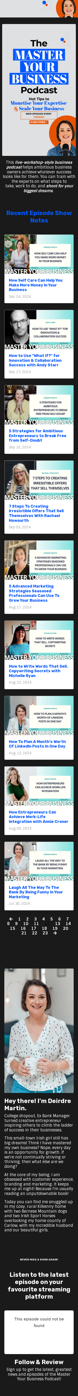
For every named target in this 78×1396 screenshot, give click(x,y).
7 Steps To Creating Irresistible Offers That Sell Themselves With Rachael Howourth (36, 513)
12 (47, 924)
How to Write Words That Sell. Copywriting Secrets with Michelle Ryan (38, 671)
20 (65, 928)
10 (25, 924)
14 (68, 924)
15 (12, 928)
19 (55, 928)
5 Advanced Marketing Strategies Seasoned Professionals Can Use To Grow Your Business (34, 593)
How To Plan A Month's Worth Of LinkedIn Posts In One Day (37, 744)
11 (36, 924)
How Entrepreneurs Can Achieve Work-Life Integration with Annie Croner (38, 817)
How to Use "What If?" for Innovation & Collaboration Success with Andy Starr (35, 360)
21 (24, 933)
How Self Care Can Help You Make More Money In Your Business (35, 285)
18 (44, 928)
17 (33, 928)
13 (57, 924)
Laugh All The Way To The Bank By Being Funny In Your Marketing (36, 892)
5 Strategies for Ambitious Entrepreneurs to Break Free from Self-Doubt (37, 436)
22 (34, 933)
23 (45, 933)
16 (23, 928)
